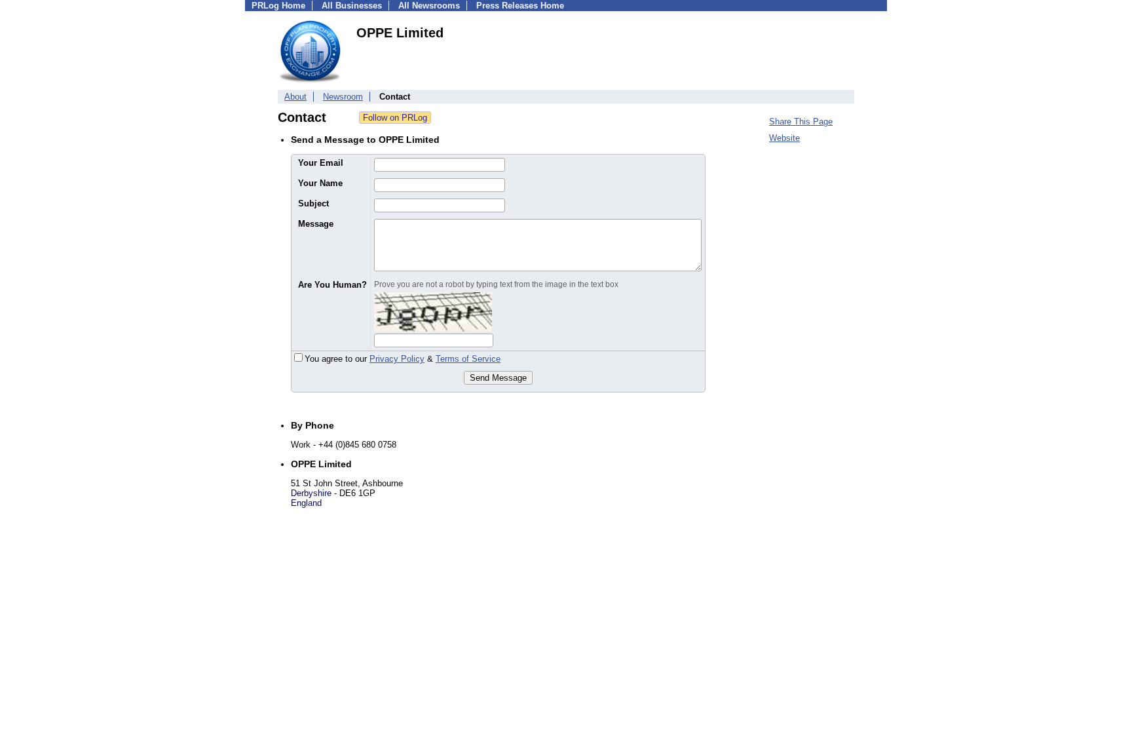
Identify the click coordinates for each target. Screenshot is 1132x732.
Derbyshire (311, 493)
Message (315, 224)
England (306, 503)
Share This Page (801, 121)
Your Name (320, 183)
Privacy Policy (396, 359)
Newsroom (343, 97)
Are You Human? (332, 285)
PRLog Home (278, 5)
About (295, 97)
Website (784, 138)
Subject (313, 203)
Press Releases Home (520, 5)
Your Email (320, 163)
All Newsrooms (429, 5)
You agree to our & (402, 359)
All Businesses (352, 5)
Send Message (498, 378)
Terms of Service (468, 359)
